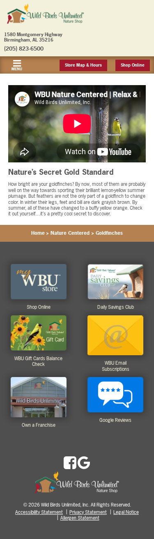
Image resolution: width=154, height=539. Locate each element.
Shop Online (133, 65)
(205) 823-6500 (24, 48)
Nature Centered (70, 233)
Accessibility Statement (39, 512)
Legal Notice (126, 512)
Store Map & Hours (83, 65)
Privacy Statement (88, 512)
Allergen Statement (79, 518)
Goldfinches (109, 233)
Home (38, 233)
